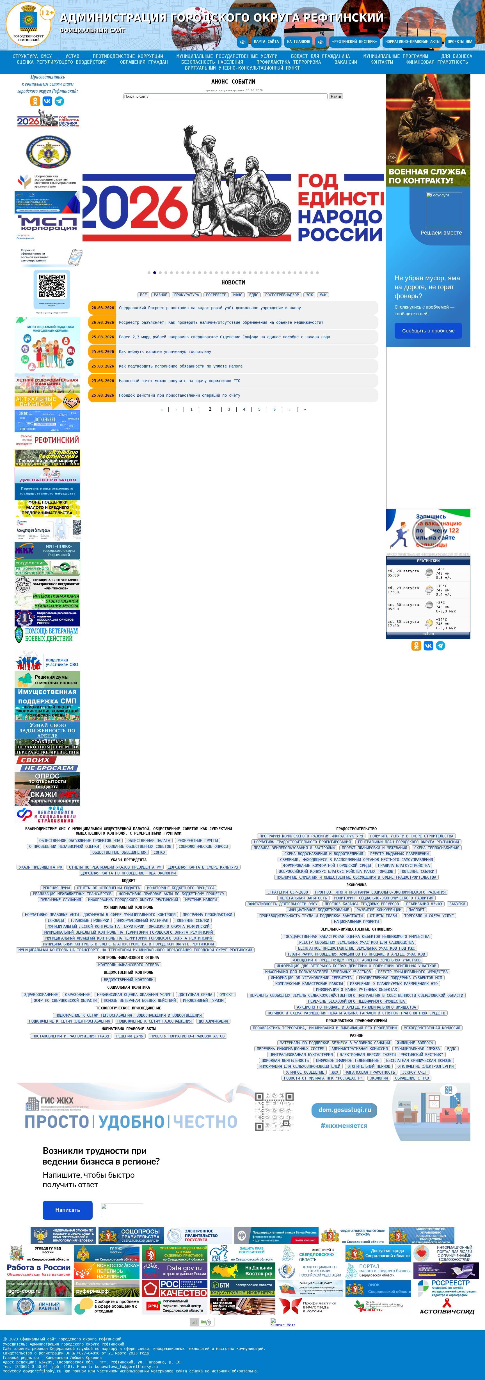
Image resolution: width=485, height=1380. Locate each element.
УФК (323, 295)
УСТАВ (72, 56)
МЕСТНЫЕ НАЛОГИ (201, 899)
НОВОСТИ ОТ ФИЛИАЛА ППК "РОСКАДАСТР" (323, 1078)
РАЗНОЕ (160, 295)
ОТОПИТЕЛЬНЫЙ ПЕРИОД (368, 1066)
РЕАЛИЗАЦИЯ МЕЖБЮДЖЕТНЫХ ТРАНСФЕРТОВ (72, 894)
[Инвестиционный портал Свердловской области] (312, 1260)
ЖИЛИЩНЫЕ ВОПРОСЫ (415, 1043)
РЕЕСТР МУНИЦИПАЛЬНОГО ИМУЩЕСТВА (413, 972)
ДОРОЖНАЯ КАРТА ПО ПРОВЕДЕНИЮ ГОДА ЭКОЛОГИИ (128, 873)
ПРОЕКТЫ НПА (460, 41)
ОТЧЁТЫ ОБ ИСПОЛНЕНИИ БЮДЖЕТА (108, 888)
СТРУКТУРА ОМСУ (32, 56)
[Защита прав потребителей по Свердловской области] (244, 1260)
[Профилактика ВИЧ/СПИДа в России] (312, 1313)
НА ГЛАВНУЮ (298, 41)
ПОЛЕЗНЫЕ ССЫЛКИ (192, 920)
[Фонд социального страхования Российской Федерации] (312, 1278)
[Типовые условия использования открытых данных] (176, 1278)
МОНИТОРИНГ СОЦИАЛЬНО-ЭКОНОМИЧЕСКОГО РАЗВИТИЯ (383, 898)
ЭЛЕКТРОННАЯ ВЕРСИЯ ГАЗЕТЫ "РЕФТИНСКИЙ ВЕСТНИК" (391, 1054)
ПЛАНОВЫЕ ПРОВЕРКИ (90, 920)
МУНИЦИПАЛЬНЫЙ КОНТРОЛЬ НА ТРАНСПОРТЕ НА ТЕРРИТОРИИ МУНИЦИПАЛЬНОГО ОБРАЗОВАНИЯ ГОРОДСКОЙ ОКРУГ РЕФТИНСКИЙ (135, 950)
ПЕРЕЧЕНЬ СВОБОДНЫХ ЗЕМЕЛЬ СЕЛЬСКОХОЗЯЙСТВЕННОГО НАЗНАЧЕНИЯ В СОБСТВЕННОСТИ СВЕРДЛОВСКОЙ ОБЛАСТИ (356, 995)
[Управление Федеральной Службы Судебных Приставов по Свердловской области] (176, 1260)
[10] (199, 272)
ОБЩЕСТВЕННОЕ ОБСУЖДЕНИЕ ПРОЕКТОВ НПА (79, 840)
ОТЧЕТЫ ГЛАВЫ (383, 915)
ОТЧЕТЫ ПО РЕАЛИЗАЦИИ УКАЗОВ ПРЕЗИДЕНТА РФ (115, 867)
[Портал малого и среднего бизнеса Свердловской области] (379, 1278)
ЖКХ (334, 1072)
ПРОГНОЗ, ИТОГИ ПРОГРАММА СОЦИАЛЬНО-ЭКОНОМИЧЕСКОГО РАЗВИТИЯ (380, 892)
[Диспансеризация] (47, 482)
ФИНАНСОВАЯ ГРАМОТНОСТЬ (437, 62)
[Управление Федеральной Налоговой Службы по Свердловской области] (355, 1242)
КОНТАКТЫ (381, 62)
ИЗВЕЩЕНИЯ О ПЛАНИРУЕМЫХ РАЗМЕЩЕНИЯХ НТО (394, 983)
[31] (317, 272)
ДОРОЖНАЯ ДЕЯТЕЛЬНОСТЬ (285, 1060)
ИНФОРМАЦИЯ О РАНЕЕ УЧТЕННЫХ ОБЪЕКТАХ (356, 989)
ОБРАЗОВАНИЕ (77, 994)
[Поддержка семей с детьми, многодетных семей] (47, 372)
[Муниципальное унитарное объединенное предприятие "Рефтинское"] (47, 591)
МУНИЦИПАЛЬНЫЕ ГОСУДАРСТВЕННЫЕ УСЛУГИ (227, 56)
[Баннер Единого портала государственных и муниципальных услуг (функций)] (200, 1242)
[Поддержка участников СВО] (47, 670)
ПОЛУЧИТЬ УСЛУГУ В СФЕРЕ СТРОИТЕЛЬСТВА (411, 836)
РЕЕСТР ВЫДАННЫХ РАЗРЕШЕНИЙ (399, 853)
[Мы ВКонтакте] (430, 649)
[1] (149, 272)
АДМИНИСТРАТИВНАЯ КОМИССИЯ (359, 1048)
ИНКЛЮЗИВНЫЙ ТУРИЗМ (203, 1000)
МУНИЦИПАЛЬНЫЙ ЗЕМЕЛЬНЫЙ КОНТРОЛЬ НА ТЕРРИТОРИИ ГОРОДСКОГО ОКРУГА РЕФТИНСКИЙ (128, 932)
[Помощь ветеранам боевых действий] (47, 642)
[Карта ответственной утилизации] (47, 608)
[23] (272, 272)
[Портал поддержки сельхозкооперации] (40, 1295)
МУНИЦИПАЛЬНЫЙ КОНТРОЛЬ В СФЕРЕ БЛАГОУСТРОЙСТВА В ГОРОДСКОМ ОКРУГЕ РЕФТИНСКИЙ (128, 944)
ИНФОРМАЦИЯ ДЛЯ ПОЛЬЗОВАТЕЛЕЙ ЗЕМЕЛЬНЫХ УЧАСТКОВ (318, 972)
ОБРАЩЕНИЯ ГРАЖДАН (144, 62)
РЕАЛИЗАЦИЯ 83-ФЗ (424, 904)
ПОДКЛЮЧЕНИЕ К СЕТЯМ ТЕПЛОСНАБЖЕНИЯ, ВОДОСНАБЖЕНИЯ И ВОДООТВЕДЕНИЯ (129, 1015)
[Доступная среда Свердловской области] (379, 1260)
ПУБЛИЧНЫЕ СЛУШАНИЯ (60, 899)
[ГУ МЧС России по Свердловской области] (108, 1260)
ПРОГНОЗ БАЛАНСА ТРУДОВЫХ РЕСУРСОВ (362, 904)
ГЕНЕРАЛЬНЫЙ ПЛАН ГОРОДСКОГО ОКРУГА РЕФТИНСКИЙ (408, 842)
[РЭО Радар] (108, 1313)
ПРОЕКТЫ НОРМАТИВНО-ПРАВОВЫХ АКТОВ (187, 1036)
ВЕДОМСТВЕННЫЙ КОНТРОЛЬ (128, 979)
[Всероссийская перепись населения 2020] (108, 1278)
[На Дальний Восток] (244, 1278)
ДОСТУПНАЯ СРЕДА (195, 994)
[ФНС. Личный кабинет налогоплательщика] (40, 1313)
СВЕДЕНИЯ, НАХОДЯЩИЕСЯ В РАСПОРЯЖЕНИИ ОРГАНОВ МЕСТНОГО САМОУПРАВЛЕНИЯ (356, 859)
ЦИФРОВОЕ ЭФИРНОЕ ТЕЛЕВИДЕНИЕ (347, 1060)
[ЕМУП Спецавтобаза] (47, 574)
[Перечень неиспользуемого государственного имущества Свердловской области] (47, 499)
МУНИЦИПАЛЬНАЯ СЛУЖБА (417, 1048)
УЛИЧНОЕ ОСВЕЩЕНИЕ (305, 1072)
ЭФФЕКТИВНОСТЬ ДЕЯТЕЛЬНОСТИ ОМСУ (282, 904)
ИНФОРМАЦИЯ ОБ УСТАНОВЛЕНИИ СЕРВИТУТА (311, 977)
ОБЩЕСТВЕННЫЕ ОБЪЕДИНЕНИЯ (119, 852)
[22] (267, 272)
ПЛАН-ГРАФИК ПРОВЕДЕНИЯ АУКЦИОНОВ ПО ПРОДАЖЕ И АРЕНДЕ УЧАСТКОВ (356, 954)
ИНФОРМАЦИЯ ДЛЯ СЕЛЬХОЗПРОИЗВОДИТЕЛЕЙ (299, 1066)
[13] (216, 272)
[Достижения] (47, 431)
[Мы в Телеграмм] (440, 649)
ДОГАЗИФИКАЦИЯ (213, 1021)
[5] (171, 272)
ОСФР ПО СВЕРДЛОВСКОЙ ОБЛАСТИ (65, 1000)
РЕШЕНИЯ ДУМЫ (56, 888)
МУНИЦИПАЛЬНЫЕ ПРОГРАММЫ (395, 56)
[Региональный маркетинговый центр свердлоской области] (176, 1313)
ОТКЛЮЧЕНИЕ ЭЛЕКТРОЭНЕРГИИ (425, 1066)
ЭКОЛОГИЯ (379, 1078)
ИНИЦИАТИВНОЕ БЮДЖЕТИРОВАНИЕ (319, 910)
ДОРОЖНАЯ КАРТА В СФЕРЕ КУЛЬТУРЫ (203, 867)
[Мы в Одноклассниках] (417, 649)
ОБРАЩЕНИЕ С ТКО (412, 1078)
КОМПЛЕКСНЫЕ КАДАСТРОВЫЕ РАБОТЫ (309, 983)
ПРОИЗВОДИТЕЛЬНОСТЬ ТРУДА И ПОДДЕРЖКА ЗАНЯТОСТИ (311, 915)
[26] (289, 272)
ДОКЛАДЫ (56, 920)
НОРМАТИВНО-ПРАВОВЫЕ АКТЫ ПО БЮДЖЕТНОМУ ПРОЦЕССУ (171, 894)
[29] (306, 272)
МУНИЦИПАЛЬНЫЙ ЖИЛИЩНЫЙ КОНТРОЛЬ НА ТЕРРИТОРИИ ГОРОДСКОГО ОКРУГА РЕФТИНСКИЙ (128, 938)
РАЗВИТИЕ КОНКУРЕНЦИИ (378, 910)
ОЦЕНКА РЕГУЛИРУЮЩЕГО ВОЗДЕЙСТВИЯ (62, 62)
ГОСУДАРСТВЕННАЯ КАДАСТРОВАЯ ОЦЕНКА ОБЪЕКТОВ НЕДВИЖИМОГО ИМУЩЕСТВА (356, 936)
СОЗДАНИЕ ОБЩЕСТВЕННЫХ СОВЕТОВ (138, 846)
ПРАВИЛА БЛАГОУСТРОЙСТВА (404, 865)
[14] (222, 272)
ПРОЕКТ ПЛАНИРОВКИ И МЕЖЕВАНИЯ (374, 848)
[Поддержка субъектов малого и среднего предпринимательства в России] (446, 1278)
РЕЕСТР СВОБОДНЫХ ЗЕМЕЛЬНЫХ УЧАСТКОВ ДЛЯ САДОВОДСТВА (356, 942)
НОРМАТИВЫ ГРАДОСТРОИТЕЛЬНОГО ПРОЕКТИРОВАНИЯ (302, 842)
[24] (278, 272)
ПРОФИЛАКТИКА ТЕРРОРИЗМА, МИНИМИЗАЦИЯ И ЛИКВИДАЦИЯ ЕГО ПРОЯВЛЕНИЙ (325, 1028)
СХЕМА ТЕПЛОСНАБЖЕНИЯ (436, 848)
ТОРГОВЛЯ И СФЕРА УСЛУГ (429, 915)
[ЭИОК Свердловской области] (379, 1295)
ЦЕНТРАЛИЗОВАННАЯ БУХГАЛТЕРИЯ (301, 1054)
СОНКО (159, 852)
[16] (233, 272)
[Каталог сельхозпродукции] (108, 1295)
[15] (227, 272)
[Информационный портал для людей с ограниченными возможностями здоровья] (446, 1260)
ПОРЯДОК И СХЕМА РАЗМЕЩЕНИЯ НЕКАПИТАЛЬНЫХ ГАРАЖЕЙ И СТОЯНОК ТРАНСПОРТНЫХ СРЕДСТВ (356, 1013)
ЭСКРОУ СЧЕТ (414, 1072)
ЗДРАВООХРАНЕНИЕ (41, 994)
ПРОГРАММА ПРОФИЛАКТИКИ (207, 914)
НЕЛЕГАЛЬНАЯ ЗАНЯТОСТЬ (303, 898)
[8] (188, 272)
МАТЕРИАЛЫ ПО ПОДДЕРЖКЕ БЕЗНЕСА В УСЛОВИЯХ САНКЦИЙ (335, 1043)
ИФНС (237, 295)
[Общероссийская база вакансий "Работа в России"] (40, 1278)
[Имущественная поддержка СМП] (47, 703)
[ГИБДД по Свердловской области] (40, 1260)
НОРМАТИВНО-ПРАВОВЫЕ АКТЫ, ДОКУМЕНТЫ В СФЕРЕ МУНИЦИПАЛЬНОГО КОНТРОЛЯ (100, 914)
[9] (194, 272)
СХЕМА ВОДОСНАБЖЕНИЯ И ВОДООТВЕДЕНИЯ (323, 853)
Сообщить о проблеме (428, 331)
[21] (261, 272)
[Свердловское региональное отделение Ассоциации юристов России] (47, 625)
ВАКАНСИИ (346, 62)
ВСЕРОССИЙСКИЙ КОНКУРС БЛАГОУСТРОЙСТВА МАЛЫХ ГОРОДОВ (336, 871)
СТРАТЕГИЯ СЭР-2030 (287, 892)
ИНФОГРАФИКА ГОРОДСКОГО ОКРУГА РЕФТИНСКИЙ (133, 899)
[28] (300, 272)
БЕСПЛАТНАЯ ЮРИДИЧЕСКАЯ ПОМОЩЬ (418, 1060)
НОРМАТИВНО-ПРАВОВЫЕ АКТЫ (412, 41)
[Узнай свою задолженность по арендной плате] (47, 737)
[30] (312, 272)
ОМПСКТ (226, 994)
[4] (166, 272)
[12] (211, 272)
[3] (160, 272)
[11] (205, 272)
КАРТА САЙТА (266, 41)
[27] (295, 272)
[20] (255, 272)
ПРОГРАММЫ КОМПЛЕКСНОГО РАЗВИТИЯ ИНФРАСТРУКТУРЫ (311, 836)
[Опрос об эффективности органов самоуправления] (52, 316)
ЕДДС (253, 295)
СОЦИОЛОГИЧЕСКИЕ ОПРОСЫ (203, 846)
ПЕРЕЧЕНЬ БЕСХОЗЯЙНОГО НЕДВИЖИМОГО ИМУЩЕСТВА (356, 1001)
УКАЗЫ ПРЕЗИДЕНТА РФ (40, 867)
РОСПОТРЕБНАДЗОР (282, 295)
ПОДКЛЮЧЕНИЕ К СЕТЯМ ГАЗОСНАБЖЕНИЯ (154, 1021)
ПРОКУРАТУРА (186, 295)
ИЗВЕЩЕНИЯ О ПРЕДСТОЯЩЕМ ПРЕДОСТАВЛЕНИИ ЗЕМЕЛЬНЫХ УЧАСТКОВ (356, 960)
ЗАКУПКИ (457, 904)
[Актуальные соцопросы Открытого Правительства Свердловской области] (132, 1242)
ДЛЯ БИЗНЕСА (456, 56)
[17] (239, 272)
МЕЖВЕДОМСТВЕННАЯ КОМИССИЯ (432, 1028)
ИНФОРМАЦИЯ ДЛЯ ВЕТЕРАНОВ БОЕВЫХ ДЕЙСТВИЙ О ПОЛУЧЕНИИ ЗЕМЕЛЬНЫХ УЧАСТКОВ (356, 966)
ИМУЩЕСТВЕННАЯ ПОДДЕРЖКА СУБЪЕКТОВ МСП (400, 977)
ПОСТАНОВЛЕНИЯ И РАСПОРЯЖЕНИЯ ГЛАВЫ (71, 1036)
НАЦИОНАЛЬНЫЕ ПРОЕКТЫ (356, 921)
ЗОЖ (309, 295)
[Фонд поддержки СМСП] (47, 515)
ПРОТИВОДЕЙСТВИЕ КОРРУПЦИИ (128, 56)
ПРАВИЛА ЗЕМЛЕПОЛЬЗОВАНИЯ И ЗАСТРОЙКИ (294, 848)
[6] (177, 272)
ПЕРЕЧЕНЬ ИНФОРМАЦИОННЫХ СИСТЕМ (290, 1048)
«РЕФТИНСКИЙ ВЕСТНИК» (354, 41)
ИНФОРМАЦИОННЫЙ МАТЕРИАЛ (142, 920)
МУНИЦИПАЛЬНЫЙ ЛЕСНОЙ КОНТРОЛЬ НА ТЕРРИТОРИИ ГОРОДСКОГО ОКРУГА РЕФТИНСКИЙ (128, 926)
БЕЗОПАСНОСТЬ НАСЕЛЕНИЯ (212, 62)
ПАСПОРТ (416, 910)
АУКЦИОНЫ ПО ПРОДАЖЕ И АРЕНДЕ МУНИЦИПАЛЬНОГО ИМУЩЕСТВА (356, 1007)
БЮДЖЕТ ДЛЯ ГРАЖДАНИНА (320, 56)
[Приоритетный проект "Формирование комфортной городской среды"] (47, 720)
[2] (154, 272)
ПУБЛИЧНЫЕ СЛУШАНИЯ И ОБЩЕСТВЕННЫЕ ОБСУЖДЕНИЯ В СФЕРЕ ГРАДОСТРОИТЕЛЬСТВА (356, 877)
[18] (244, 272)
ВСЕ (143, 295)
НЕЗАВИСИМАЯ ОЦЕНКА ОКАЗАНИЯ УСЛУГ (134, 994)
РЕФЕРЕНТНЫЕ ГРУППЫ (197, 840)
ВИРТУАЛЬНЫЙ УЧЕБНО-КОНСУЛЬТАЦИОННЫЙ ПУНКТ (242, 68)
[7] (183, 272)
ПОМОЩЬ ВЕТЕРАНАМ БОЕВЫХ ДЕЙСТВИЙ (140, 1000)
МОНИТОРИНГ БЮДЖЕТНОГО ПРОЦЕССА (180, 888)
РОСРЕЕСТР (216, 295)
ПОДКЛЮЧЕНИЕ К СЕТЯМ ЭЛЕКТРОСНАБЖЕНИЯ (69, 1021)
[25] (284, 272)
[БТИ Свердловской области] (244, 1295)
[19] (250, 272)
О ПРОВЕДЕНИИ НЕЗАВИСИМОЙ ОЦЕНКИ (64, 846)
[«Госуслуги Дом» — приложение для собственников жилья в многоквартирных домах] (49, 541)
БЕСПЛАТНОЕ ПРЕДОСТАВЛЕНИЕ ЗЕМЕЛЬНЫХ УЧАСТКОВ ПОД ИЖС (356, 948)
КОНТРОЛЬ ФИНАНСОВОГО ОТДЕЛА (128, 965)
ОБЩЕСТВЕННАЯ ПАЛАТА (148, 840)
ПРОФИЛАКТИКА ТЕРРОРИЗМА (289, 62)
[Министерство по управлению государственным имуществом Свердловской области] (421, 1242)
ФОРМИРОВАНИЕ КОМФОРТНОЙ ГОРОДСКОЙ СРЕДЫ (327, 865)
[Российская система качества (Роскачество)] (176, 1295)
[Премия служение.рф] (47, 212)
